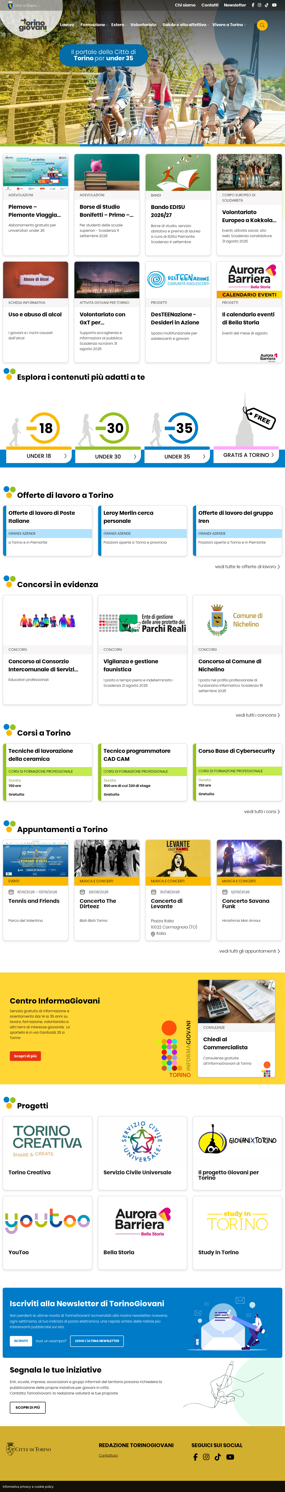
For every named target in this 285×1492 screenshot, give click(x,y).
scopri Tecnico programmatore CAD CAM (142, 772)
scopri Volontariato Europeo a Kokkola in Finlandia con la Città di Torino (249, 204)
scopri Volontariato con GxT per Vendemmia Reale (106, 312)
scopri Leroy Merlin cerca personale (142, 531)
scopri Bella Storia (142, 1232)
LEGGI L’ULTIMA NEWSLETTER (97, 1341)
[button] (69, 25)
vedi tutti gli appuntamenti (247, 951)
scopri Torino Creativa (47, 1153)
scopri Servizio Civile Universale (142, 1153)
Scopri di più (25, 1056)
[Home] (36, 25)
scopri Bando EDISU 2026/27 (178, 204)
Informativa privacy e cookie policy (28, 1486)
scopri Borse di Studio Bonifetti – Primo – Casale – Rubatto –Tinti (106, 204)
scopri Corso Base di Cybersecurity (237, 772)
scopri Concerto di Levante (178, 890)
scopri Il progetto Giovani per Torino (237, 1153)
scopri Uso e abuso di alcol (35, 312)
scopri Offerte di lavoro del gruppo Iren (237, 531)
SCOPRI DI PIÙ (28, 1407)
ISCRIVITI (21, 1341)
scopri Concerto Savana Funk (249, 890)
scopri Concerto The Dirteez (106, 890)
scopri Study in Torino (237, 1232)
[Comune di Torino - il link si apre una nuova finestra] (28, 1449)
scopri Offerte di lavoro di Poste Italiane (47, 531)
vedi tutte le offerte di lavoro (245, 567)
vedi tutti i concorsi (256, 715)
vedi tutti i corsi (260, 812)
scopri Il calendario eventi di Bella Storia (249, 312)
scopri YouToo (47, 1232)
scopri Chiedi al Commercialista (236, 1028)
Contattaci (108, 1455)
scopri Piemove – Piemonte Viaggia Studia (35, 204)
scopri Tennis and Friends (35, 890)
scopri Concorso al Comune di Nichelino (237, 650)
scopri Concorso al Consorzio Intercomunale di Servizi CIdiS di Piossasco (47, 650)
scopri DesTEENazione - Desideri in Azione (178, 312)
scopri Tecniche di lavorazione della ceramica (47, 772)
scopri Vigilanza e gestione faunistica (142, 650)
